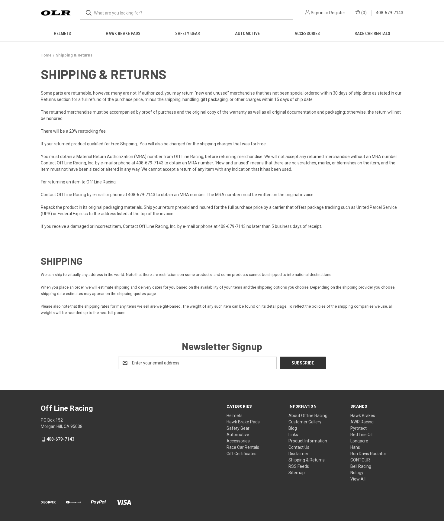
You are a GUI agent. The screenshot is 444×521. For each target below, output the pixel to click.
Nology (356, 472)
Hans (355, 447)
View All (357, 479)
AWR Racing (362, 421)
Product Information (307, 440)
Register (337, 12)
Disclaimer (298, 453)
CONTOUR (360, 460)
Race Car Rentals (372, 33)
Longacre (359, 440)
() (363, 12)
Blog (292, 428)
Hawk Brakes (362, 415)
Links (293, 434)
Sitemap (296, 472)
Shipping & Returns (306, 460)
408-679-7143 (389, 12)
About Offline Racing (307, 415)
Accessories (307, 33)
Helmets (62, 33)
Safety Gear (187, 33)
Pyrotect (358, 428)
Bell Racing (360, 466)
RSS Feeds (298, 466)
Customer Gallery (304, 421)
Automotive (247, 33)
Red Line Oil (361, 434)
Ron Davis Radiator (368, 453)
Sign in (317, 12)
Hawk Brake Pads (123, 33)
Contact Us (298, 447)
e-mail (107, 162)
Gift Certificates (241, 453)
